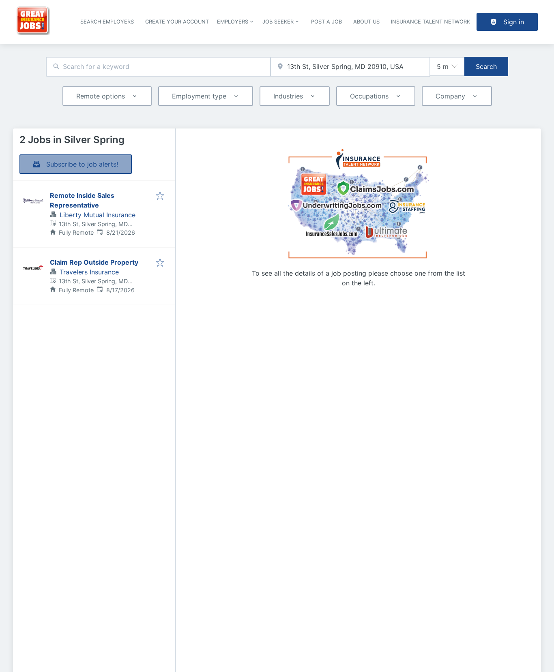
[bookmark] (160, 196)
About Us (366, 22)
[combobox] (158, 67)
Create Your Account (177, 22)
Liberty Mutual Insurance (97, 215)
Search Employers (107, 22)
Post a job (326, 22)
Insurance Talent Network (430, 22)
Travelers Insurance (89, 272)
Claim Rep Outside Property (94, 262)
